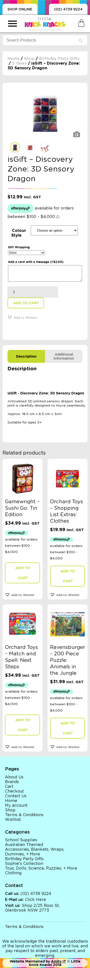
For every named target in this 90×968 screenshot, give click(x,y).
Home (14, 58)
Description (26, 356)
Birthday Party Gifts (59, 58)
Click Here (35, 900)
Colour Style (18, 233)
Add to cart (25, 303)
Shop (29, 58)
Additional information (64, 356)
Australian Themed (24, 845)
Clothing (13, 873)
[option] (45, 114)
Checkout (14, 791)
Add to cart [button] (22, 573)
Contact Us (15, 796)
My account (16, 805)
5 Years (19, 63)
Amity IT (58, 961)
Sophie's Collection (24, 864)
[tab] (26, 356)
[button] (22, 317)
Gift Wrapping (19, 247)
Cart (9, 787)
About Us (14, 777)
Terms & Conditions (24, 815)
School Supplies (21, 840)
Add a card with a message (36, 262)
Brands (12, 782)
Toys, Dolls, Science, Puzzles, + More (41, 868)
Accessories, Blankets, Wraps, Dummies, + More (34, 851)
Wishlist (13, 820)
